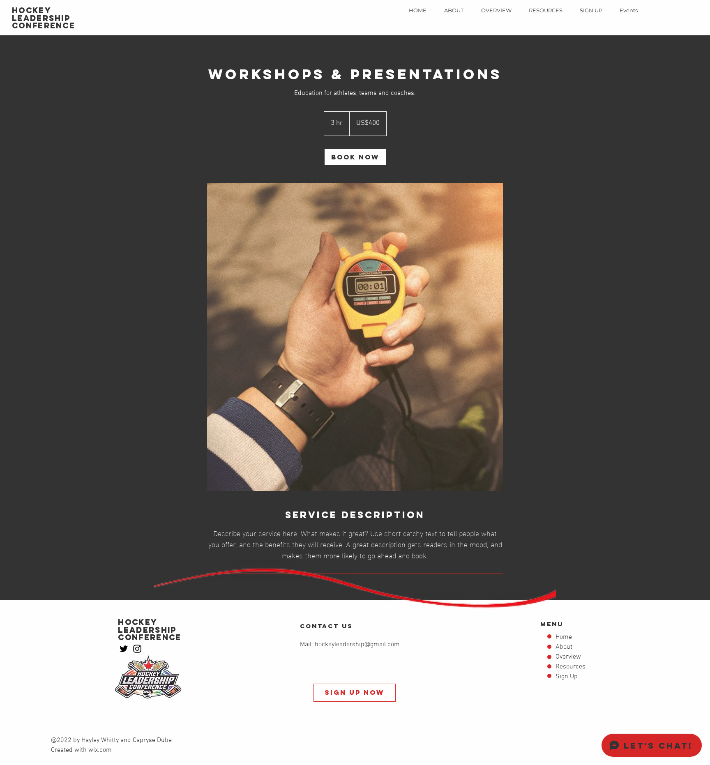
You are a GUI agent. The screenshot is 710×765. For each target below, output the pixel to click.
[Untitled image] (355, 337)
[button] (496, 10)
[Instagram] (137, 648)
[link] (355, 157)
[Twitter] (123, 648)
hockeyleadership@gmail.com (357, 645)
